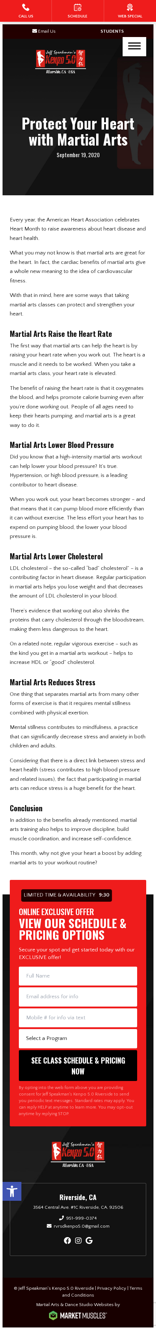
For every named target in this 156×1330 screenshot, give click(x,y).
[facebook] (67, 1241)
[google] (89, 1241)
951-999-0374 (81, 1218)
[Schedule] (77, 11)
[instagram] (78, 1241)
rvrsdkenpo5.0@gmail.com (82, 1226)
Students (112, 31)
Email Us (47, 31)
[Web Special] (130, 11)
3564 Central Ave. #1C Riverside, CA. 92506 (78, 1207)
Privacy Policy (111, 1288)
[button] (12, 1191)
